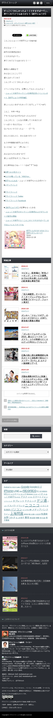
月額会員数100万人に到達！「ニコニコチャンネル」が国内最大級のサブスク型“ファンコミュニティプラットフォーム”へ (34, 381)
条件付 (19, 701)
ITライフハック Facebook (15, 201)
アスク (24, 497)
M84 (21, 491)
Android (7, 487)
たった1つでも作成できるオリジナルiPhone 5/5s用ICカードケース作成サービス (35, 543)
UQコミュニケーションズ (15, 494)
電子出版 (42, 518)
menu (48, 3)
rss (34, 3)
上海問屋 (16, 514)
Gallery (18, 487)
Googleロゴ (36, 487)
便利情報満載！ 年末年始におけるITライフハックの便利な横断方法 (28, 408)
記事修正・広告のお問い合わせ (12, 707)
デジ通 (42, 500)
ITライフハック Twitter (14, 196)
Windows (29, 494)
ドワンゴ (20, 506)
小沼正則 (38, 514)
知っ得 (18, 518)
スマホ (30, 497)
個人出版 (31, 514)
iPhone (8, 491)
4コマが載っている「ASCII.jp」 (17, 176)
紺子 (33, 23)
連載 (37, 518)
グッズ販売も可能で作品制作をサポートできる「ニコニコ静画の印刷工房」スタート (35, 603)
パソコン (16, 509)
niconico (29, 490)
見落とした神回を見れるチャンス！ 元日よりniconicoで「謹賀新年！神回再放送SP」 (28, 401)
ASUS (14, 487)
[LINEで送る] (31, 35)
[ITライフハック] (12, 3)
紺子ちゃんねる (11, 181)
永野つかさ (28, 23)
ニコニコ (32, 505)
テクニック (30, 501)
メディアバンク (19, 23)
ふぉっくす (9, 23)
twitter (37, 3)
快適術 (44, 514)
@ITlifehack (20, 681)
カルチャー (9, 21)
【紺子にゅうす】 (12, 207)
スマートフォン (40, 497)
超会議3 (33, 518)
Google (25, 486)
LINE (16, 491)
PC (38, 491)
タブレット (18, 501)
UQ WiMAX (43, 491)
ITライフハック (11, 192)
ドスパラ (11, 505)
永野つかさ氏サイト (13, 172)
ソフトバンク (8, 501)
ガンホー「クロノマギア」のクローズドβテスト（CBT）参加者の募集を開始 (34, 318)
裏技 (27, 517)
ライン (7, 514)
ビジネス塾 (27, 510)
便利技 (26, 514)
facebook (41, 3)
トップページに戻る (10, 420)
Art (11, 487)
